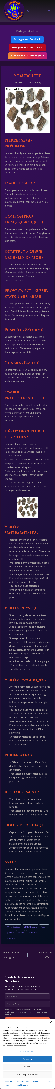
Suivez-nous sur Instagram (27, 55)
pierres (10, 932)
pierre (44, 927)
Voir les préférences (27, 1074)
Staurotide (11, 938)
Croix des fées (13, 927)
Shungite (11, 955)
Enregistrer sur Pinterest (27, 47)
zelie (20, 83)
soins (20, 932)
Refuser (27, 1066)
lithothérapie (30, 927)
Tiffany (45, 955)
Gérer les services (27, 1051)
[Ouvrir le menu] (49, 11)
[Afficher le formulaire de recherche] (28, 11)
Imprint (49, 1081)
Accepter (27, 1059)
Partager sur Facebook (27, 39)
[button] (50, 1022)
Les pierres (27, 70)
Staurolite (32, 932)
